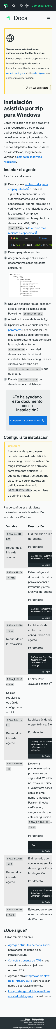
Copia (44, 238)
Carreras (27, 1019)
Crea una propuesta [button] (38, 87)
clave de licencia (33, 319)
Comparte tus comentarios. (25, 420)
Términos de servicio (38, 1019)
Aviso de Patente (39, 1022)
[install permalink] (38, 169)
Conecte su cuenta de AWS (25, 960)
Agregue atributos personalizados (29, 945)
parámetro (14, 330)
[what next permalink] (29, 930)
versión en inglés (15, 73)
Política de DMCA (25, 1020)
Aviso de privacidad (38, 1020)
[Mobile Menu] (48, 18)
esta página (39, 73)
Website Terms (28, 1022)
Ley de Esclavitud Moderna (36, 1024)
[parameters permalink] (50, 437)
